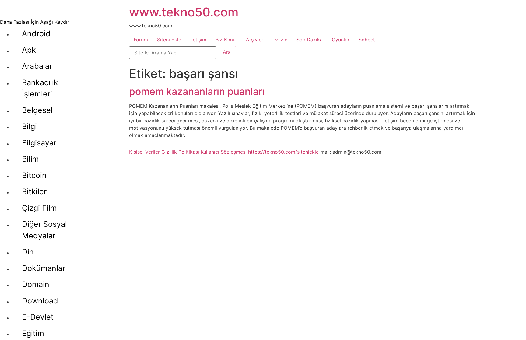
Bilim (30, 158)
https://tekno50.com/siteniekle (283, 152)
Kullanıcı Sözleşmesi (224, 152)
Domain (35, 284)
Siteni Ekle (169, 40)
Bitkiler (34, 191)
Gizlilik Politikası (180, 152)
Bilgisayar (39, 142)
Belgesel (37, 110)
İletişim (198, 40)
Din (28, 251)
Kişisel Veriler (144, 152)
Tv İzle (279, 40)
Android (36, 33)
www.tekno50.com (183, 12)
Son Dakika (309, 40)
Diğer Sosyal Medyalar (44, 229)
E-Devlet (38, 316)
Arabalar (37, 66)
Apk (29, 49)
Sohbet (367, 40)
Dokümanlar (43, 268)
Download (40, 300)
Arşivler (254, 40)
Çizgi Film (39, 207)
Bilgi (29, 126)
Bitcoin (34, 175)
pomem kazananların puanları (197, 91)
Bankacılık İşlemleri (40, 88)
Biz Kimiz (226, 40)
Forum (141, 40)
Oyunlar (340, 40)
